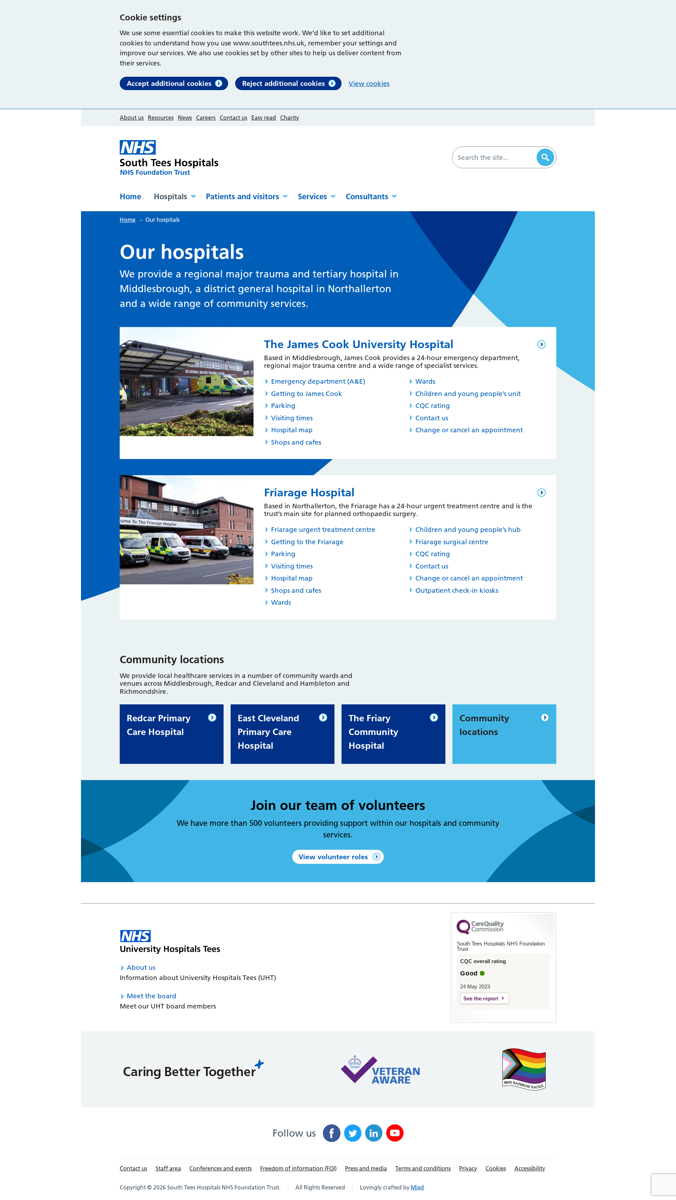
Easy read (263, 117)
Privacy (468, 1168)
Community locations (484, 724)
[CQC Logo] (480, 933)
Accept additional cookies (169, 83)
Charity (289, 117)
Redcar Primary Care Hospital (158, 724)
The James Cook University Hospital (358, 344)
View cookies (369, 84)
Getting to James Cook (306, 394)
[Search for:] (495, 157)
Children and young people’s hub (468, 530)
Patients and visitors (242, 196)
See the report (480, 998)
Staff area (168, 1168)
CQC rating (432, 406)
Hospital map (292, 430)
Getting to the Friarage (307, 542)
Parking (283, 406)
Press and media (366, 1168)
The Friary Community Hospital (373, 731)
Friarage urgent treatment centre (323, 530)
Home (130, 196)
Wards (425, 381)
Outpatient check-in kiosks (456, 590)
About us (132, 117)
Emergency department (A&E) (318, 381)
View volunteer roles (333, 857)
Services (312, 196)
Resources (161, 117)
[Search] (545, 157)
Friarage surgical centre (451, 542)
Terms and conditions (423, 1168)
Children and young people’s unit (468, 394)
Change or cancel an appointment (469, 430)
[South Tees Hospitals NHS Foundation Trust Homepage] (169, 157)
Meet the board (151, 996)
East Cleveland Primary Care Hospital (268, 731)
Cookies (496, 1168)
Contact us (233, 117)
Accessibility (529, 1168)
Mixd (417, 1187)
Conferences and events (220, 1168)
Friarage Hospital (309, 492)
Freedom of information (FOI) (298, 1168)
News (185, 117)
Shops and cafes (296, 442)
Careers (205, 117)
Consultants (367, 196)
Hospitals (170, 196)
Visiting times (292, 418)
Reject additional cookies (283, 83)
